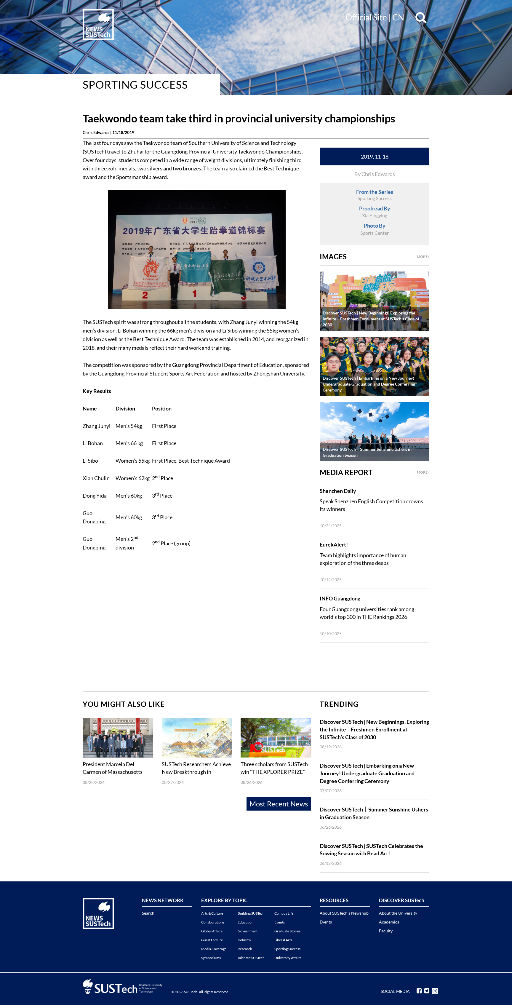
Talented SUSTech (251, 958)
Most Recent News (278, 803)
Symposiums (211, 958)
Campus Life (283, 913)
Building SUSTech (251, 913)
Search (148, 912)
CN (398, 17)
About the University (398, 912)
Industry (244, 940)
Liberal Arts (283, 940)
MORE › (423, 256)
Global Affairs (212, 931)
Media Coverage (213, 949)
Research (245, 949)
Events (279, 922)
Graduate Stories (287, 931)
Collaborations (212, 922)
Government (247, 931)
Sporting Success (135, 84)
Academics (389, 921)
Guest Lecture (212, 940)
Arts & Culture (212, 913)
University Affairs (287, 958)
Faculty (386, 930)
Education (246, 922)
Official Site (366, 17)
